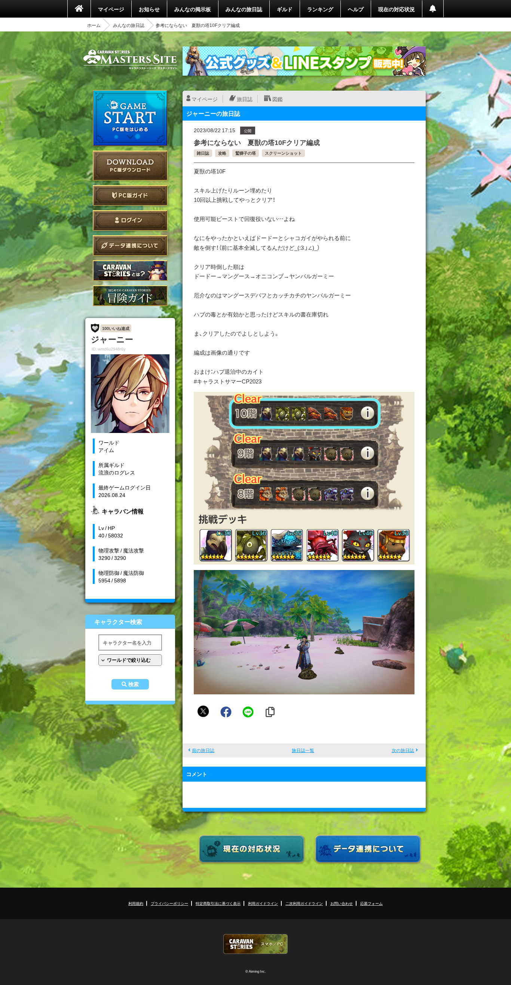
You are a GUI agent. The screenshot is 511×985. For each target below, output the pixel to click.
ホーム (94, 25)
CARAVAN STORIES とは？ (130, 270)
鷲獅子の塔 (245, 153)
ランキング (320, 9)
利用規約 (135, 903)
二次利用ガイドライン (304, 903)
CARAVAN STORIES (255, 944)
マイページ (111, 9)
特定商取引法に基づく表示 (218, 903)
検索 (133, 684)
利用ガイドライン (263, 903)
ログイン (130, 220)
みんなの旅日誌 (244, 9)
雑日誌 (203, 153)
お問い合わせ (341, 903)
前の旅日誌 (203, 750)
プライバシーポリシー (169, 903)
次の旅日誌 (403, 750)
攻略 (222, 153)
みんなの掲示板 (192, 9)
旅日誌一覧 (303, 750)
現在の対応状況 (396, 9)
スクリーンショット (283, 153)
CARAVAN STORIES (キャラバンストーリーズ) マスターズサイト (130, 59)
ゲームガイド (130, 295)
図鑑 (277, 99)
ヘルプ (356, 9)
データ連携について (130, 245)
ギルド (285, 9)
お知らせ (149, 9)
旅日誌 (245, 99)
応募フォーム (371, 903)
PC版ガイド (130, 195)
